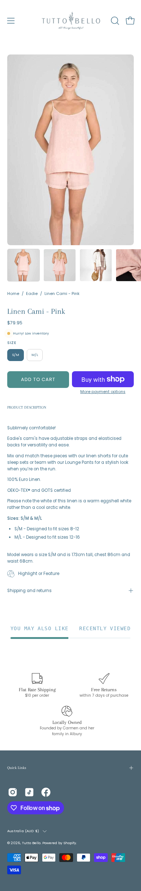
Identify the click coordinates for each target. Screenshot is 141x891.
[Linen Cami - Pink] (23, 265)
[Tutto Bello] (71, 20)
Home (13, 293)
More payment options (102, 391)
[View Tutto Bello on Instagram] (12, 792)
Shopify (69, 843)
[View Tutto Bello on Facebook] (45, 792)
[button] (114, 21)
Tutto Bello (31, 843)
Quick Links (16, 767)
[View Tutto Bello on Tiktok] (29, 792)
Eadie (32, 293)
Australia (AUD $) (23, 831)
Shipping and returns (29, 591)
